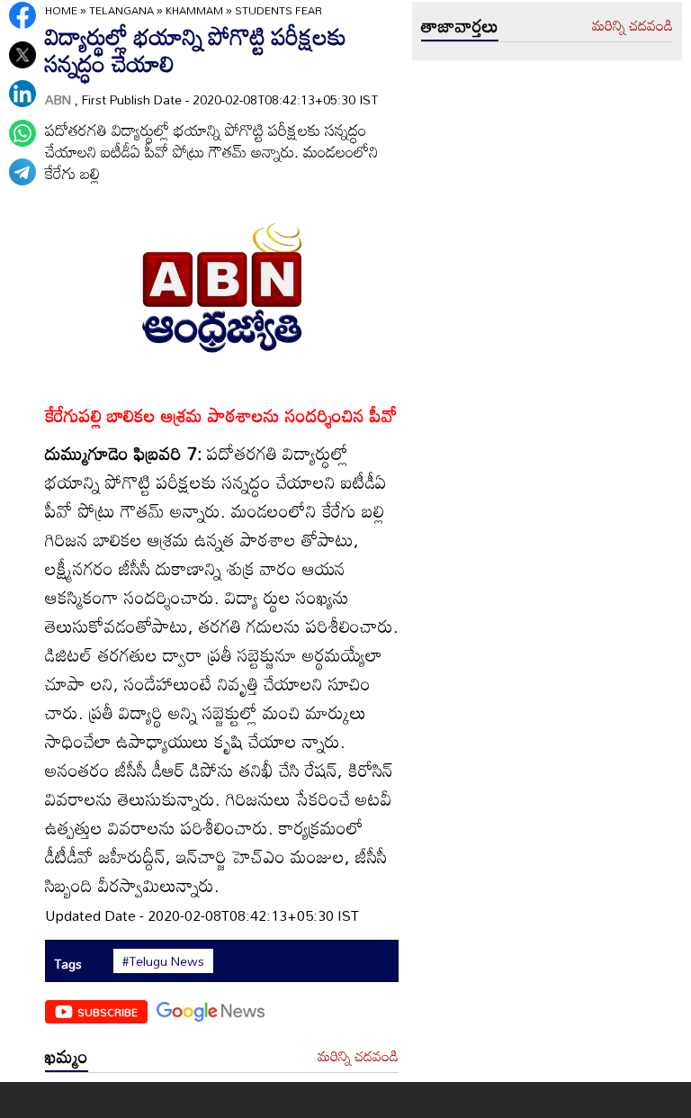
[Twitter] (22, 54)
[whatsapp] (22, 133)
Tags (68, 963)
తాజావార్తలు (459, 25)
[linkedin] (22, 93)
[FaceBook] (22, 15)
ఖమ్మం (66, 1055)
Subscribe (107, 1012)
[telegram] (22, 171)
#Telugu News (163, 961)
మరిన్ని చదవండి (358, 1057)
